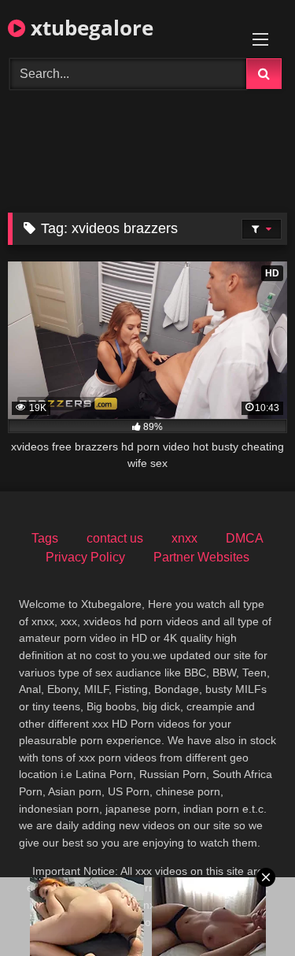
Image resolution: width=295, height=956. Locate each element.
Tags (44, 538)
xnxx (184, 538)
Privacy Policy (85, 557)
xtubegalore (89, 27)
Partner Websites (201, 557)
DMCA (245, 538)
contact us (115, 538)
